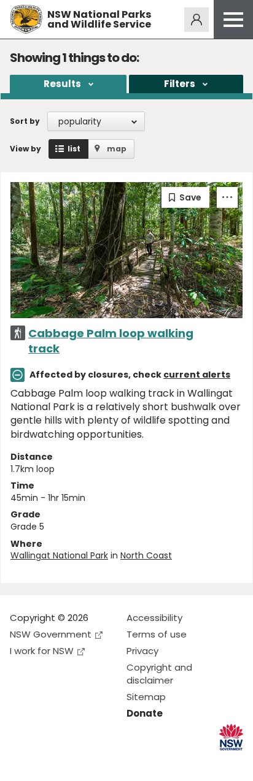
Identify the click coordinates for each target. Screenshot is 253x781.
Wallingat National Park (59, 555)
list (74, 148)
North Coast (146, 555)
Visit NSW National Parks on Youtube (74, 761)
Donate (144, 713)
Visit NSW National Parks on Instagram (47, 761)
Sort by (25, 121)
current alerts (196, 374)
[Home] (26, 19)
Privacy (142, 650)
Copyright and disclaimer (159, 674)
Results (62, 83)
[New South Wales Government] (231, 737)
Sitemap (146, 696)
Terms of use (156, 634)
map (116, 148)
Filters (179, 83)
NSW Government (50, 634)
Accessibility (154, 617)
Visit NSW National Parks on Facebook (21, 761)
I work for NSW (42, 650)
